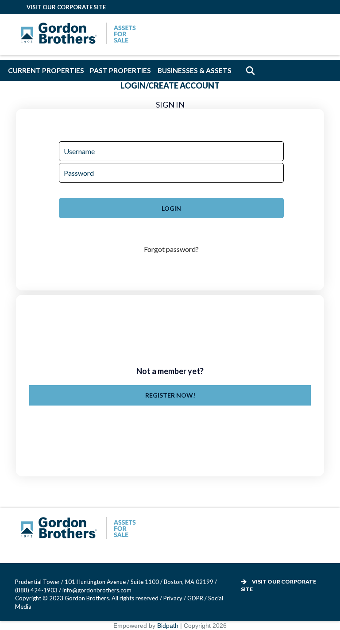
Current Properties (46, 70)
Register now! (170, 395)
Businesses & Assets (195, 70)
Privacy (172, 598)
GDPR (196, 598)
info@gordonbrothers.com (96, 590)
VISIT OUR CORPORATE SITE (66, 7)
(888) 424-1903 (36, 590)
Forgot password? (171, 249)
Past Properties (120, 70)
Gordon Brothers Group (80, 529)
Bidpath (167, 625)
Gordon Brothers (80, 34)
